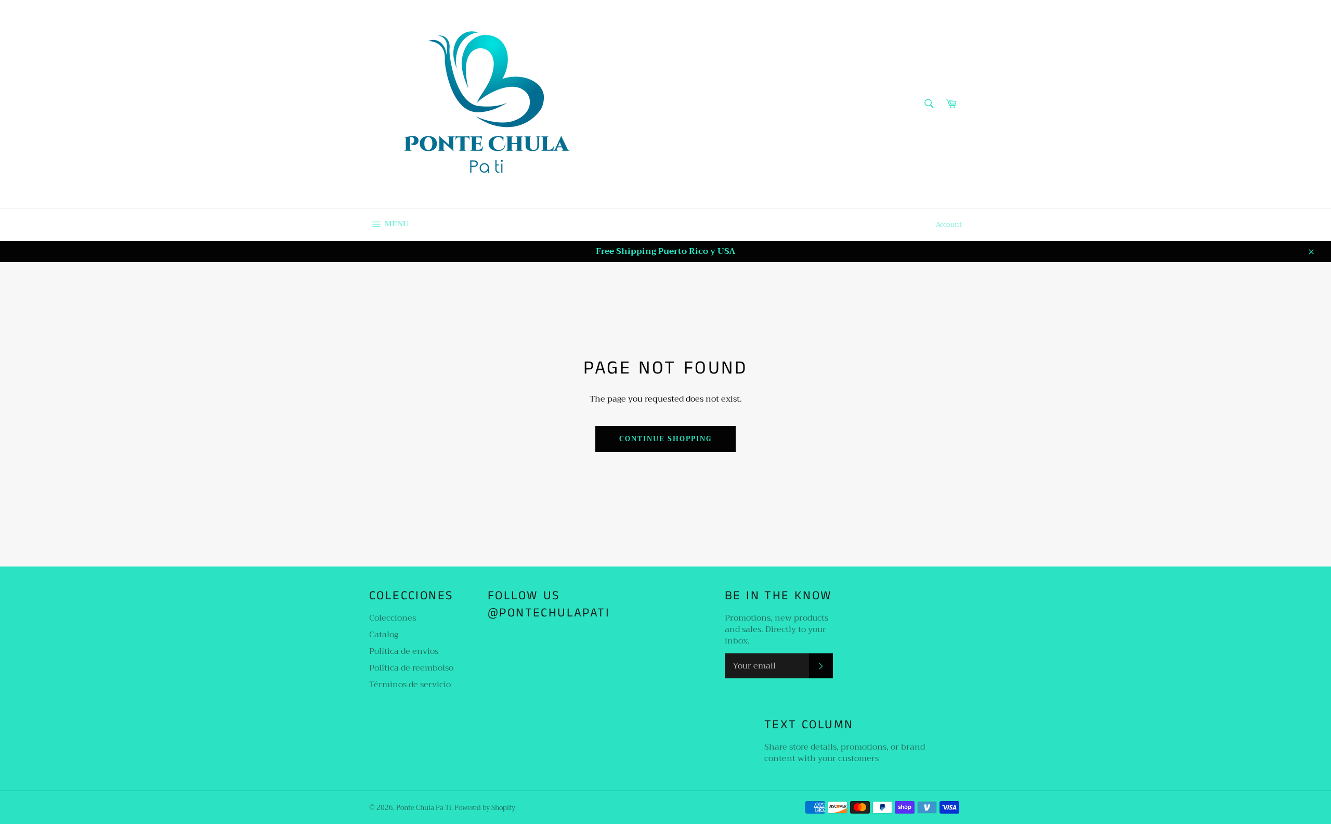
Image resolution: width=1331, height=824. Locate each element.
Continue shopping (665, 439)
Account (949, 224)
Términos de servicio (410, 684)
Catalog (383, 634)
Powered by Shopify (484, 808)
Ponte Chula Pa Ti (423, 808)
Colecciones (392, 618)
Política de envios (403, 651)
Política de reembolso (411, 668)
